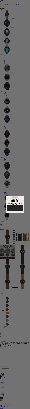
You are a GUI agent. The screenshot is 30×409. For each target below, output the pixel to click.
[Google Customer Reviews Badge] (6, 119)
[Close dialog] (23, 196)
